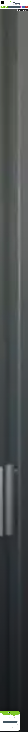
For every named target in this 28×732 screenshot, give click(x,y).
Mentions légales (6, 727)
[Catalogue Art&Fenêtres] (6, 7)
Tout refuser (10, 724)
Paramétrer (14, 727)
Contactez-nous (14, 7)
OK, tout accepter (10, 721)
